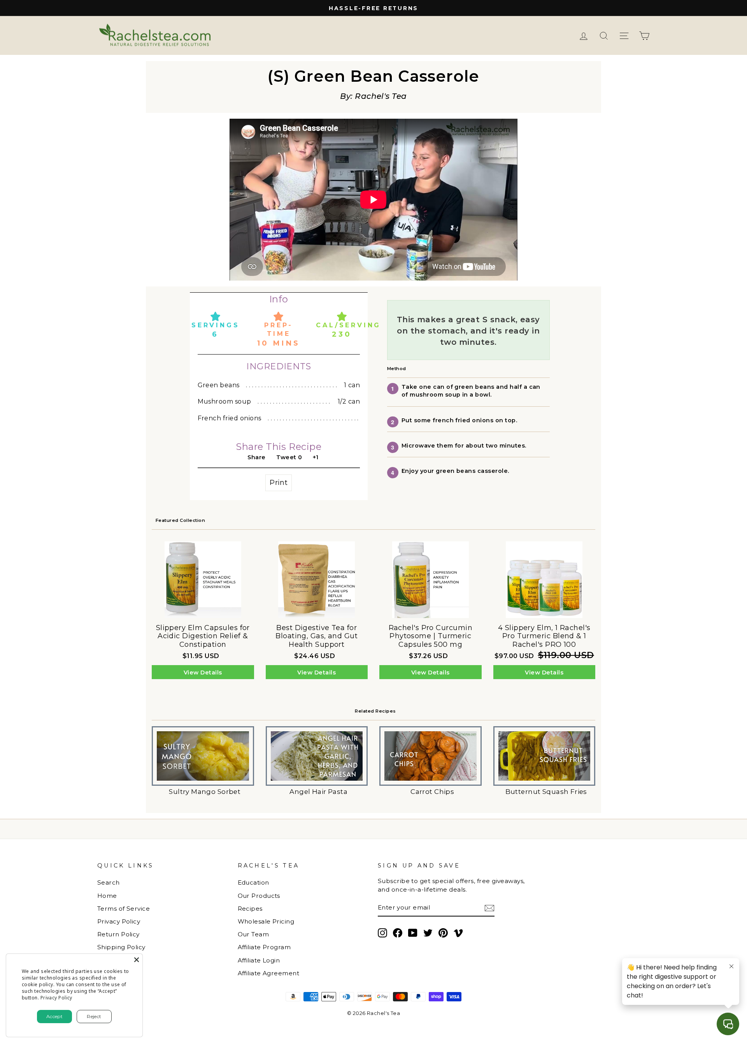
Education (253, 882)
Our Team (253, 934)
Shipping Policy (121, 947)
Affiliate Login (259, 960)
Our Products (259, 895)
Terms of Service (123, 908)
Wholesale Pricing (266, 921)
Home (107, 895)
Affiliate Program (264, 947)
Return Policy (118, 934)
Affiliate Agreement (269, 973)
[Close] (136, 960)
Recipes (250, 908)
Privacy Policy (118, 921)
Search (108, 882)
